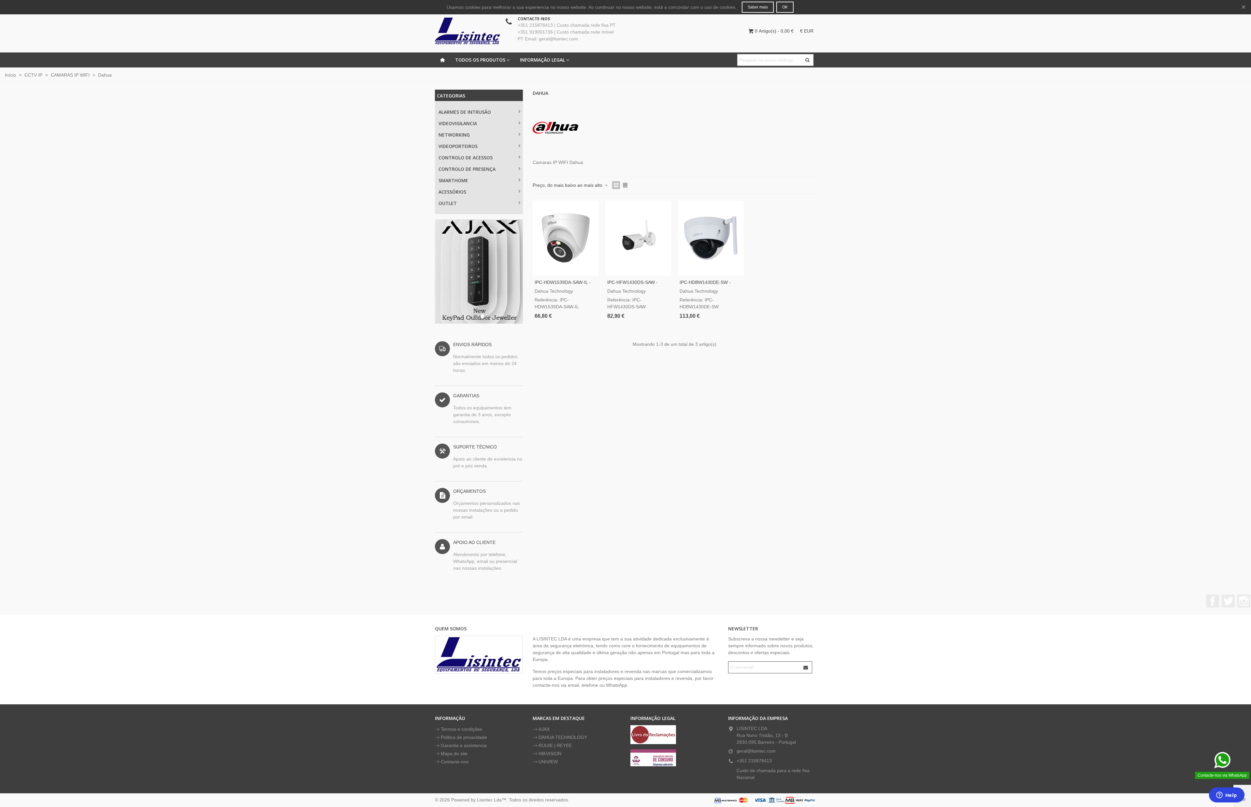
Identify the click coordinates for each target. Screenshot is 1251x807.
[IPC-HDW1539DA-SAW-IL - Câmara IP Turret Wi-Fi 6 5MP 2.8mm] (566, 238)
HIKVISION (550, 753)
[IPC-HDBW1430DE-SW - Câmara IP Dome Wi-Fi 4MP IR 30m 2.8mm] (711, 238)
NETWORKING (454, 135)
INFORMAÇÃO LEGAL (542, 60)
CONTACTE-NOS (534, 19)
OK (785, 7)
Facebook (1212, 601)
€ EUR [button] (806, 31)
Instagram (1243, 601)
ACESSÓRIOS (452, 192)
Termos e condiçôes (461, 729)
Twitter (1228, 601)
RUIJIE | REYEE (555, 745)
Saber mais (758, 7)
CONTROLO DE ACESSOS (466, 157)
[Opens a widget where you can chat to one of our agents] (1226, 795)
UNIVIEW (548, 761)
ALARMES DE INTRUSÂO (465, 112)
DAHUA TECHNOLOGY (563, 737)
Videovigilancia (458, 123)
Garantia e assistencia (464, 745)
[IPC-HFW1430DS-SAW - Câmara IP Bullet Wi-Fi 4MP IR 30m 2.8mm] (638, 238)
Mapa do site (454, 753)
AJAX (544, 729)
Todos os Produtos (480, 60)
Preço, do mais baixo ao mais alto (568, 185)
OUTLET (448, 203)
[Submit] (806, 667)
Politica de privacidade (464, 737)
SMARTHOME (453, 180)
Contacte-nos (454, 761)
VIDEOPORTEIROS (458, 146)
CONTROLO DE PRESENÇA (467, 169)
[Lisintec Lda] (467, 31)
